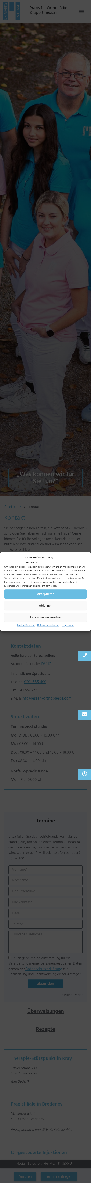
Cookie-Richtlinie (26, 625)
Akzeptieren (45, 594)
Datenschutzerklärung (48, 625)
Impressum (68, 625)
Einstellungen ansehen (45, 617)
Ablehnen (45, 606)
